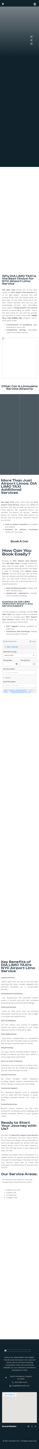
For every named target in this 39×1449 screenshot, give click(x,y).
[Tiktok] (35, 1426)
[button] (35, 4)
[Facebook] (28, 1426)
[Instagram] (31, 1426)
